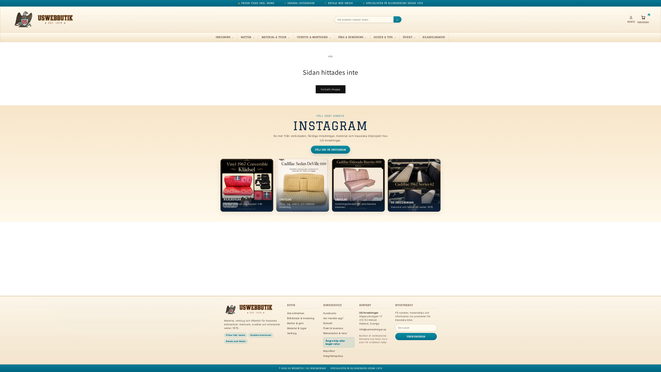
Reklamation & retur (335, 333)
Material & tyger (297, 328)
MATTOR (246, 37)
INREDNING (223, 37)
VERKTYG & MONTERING (312, 37)
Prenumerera (416, 336)
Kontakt (328, 323)
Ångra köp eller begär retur (335, 342)
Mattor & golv (295, 323)
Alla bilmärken (295, 313)
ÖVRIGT (407, 37)
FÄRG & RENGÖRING (350, 37)
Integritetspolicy (333, 355)
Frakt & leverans (333, 328)
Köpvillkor (329, 350)
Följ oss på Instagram (330, 149)
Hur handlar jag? (333, 318)
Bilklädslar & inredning (300, 318)
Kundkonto (329, 313)
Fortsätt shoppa (330, 89)
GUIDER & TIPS (383, 37)
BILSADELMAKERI (434, 37)
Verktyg (292, 333)
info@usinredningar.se (372, 329)
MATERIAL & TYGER (274, 37)
